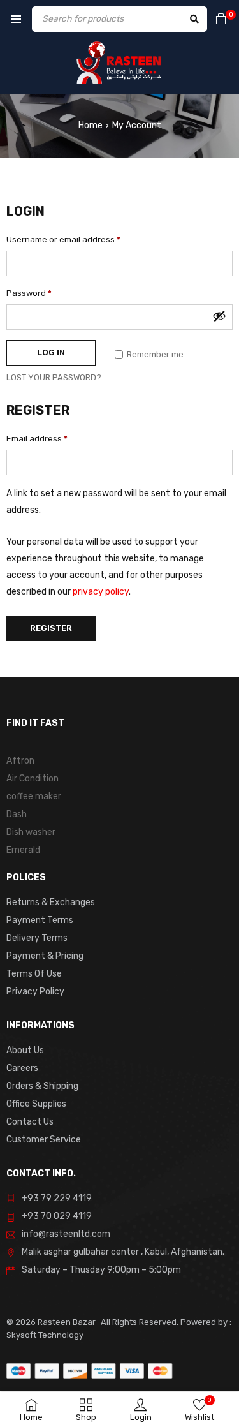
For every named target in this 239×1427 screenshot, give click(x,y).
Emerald (23, 850)
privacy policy (101, 591)
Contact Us (30, 1121)
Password (29, 293)
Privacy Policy (35, 991)
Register (51, 628)
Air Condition (32, 778)
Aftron (20, 760)
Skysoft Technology (44, 1335)
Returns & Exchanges (50, 902)
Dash (16, 814)
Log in (51, 352)
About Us (25, 1050)
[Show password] (219, 316)
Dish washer (30, 832)
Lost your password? (53, 377)
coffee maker (33, 796)
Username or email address (63, 239)
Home (90, 125)
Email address (37, 438)
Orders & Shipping (42, 1086)
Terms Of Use (34, 973)
